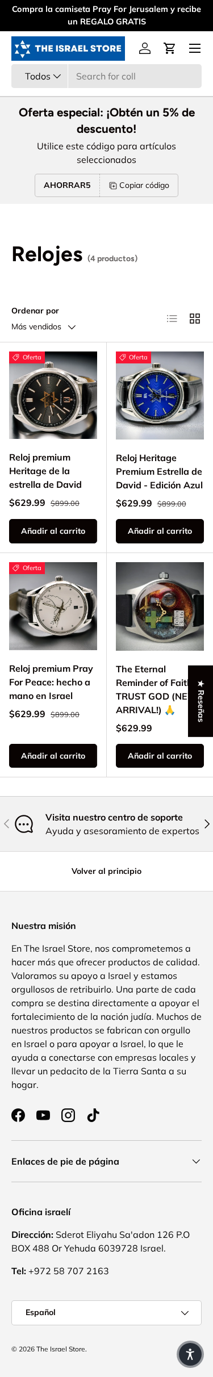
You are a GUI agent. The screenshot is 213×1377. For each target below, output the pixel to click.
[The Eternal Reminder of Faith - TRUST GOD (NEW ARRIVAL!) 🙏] (160, 606)
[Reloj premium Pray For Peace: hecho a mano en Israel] (53, 606)
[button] (169, 48)
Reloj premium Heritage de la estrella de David (45, 470)
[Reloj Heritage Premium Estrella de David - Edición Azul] (160, 395)
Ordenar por (35, 310)
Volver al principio (106, 871)
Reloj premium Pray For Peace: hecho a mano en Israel (51, 682)
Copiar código (144, 185)
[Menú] (194, 48)
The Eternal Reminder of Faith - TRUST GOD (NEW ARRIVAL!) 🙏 (157, 689)
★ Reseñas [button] (201, 701)
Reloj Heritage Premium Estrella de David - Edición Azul (159, 471)
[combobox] (106, 76)
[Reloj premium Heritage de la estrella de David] (53, 395)
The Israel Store (60, 1349)
